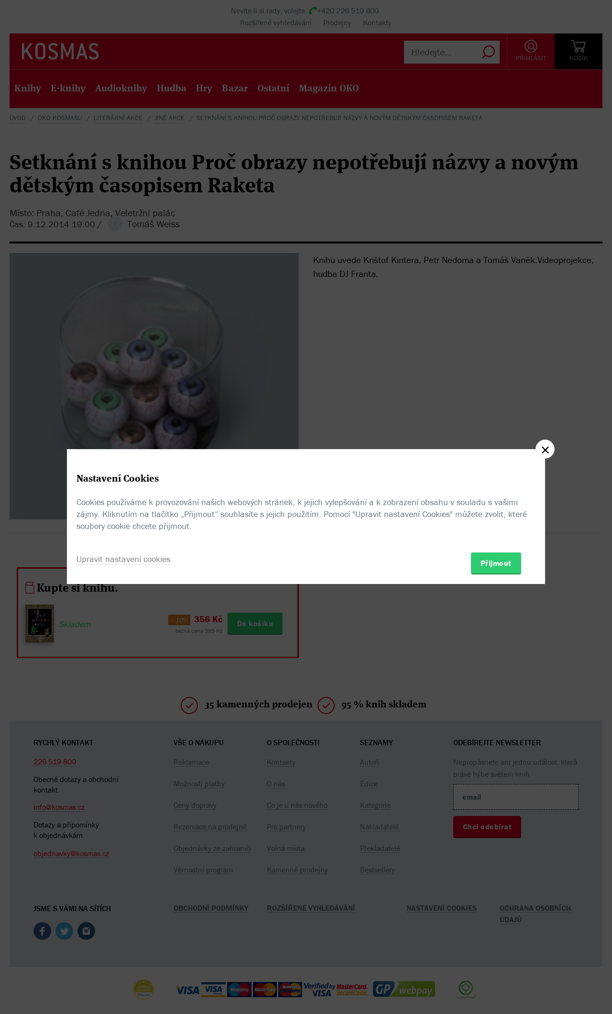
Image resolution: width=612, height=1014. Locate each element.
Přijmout (496, 563)
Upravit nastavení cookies (123, 558)
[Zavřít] (545, 449)
